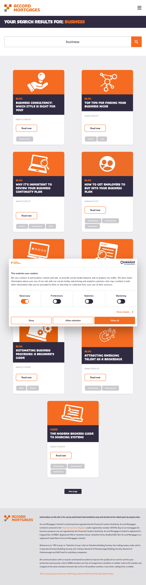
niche (102, 139)
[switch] (54, 301)
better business (37, 226)
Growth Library (58, 472)
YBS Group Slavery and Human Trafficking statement (63, 573)
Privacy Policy (93, 573)
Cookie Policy (107, 573)
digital (21, 388)
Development (92, 226)
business (91, 139)
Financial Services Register (74, 527)
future (51, 226)
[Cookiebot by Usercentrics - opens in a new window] (122, 263)
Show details (122, 312)
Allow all (114, 320)
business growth (24, 139)
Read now (27, 128)
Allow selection (73, 320)
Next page (73, 491)
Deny (31, 320)
